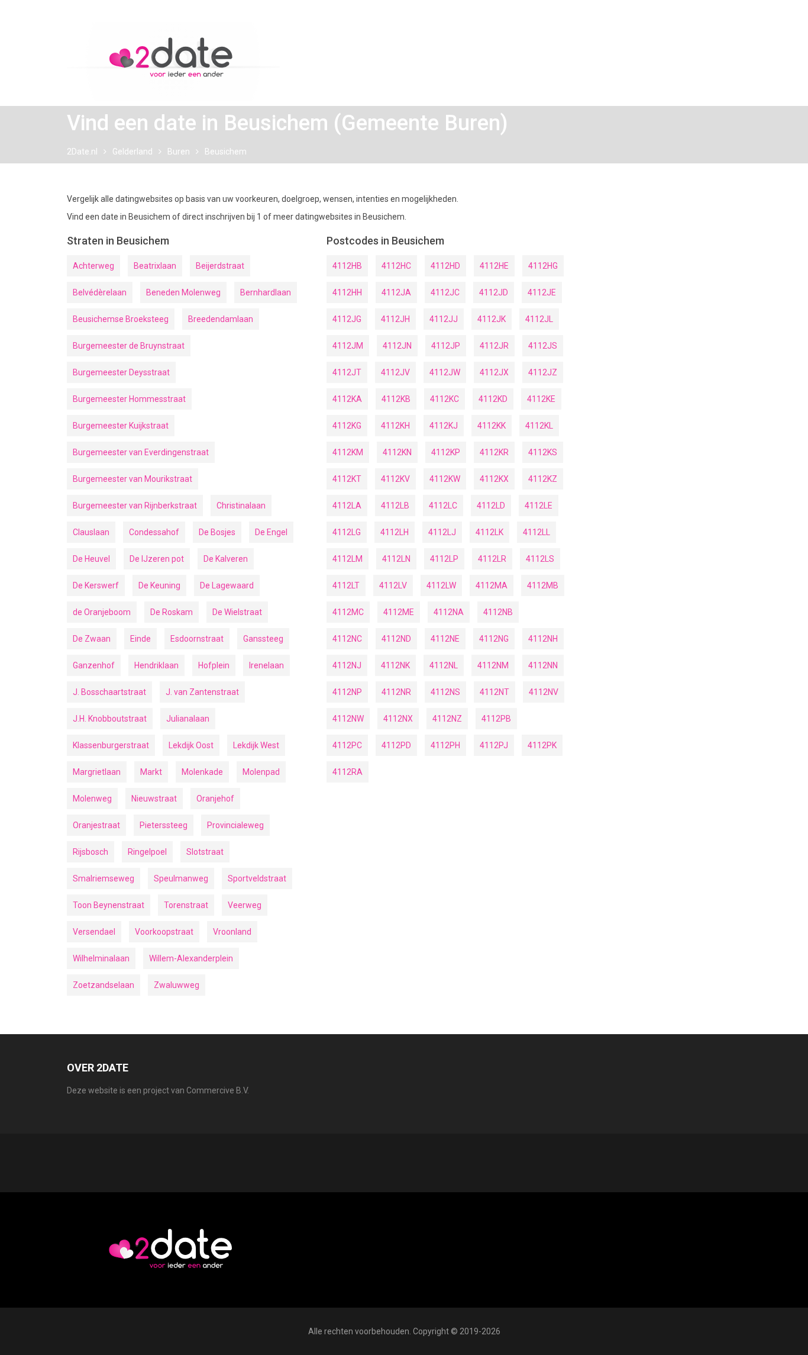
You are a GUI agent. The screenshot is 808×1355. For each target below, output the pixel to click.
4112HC (396, 266)
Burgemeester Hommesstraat (129, 399)
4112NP (347, 692)
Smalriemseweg (103, 878)
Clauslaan (91, 532)
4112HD (445, 266)
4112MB (542, 585)
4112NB (498, 612)
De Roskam (171, 612)
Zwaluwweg (176, 985)
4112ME (398, 612)
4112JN (397, 345)
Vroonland (232, 931)
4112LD (491, 505)
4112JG (346, 319)
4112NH (543, 638)
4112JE (542, 292)
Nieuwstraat (154, 798)
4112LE (538, 505)
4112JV (395, 372)
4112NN (543, 665)
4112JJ (443, 319)
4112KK (491, 425)
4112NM (493, 665)
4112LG (346, 532)
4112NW (348, 718)
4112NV (543, 692)
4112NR (396, 692)
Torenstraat (186, 905)
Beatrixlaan (155, 266)
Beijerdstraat (220, 266)
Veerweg (244, 905)
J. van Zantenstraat (202, 692)
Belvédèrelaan (100, 292)
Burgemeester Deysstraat (121, 372)
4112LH (394, 532)
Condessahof (154, 532)
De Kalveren (225, 559)
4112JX (494, 372)
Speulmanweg (181, 878)
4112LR (492, 559)
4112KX (494, 479)
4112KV (395, 479)
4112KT (346, 479)
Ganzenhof (94, 665)
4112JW (444, 372)
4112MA (492, 585)
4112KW (444, 479)
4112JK (491, 319)
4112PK (542, 745)
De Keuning (159, 585)
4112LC (443, 505)
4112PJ (494, 745)
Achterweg (93, 266)
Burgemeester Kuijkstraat (121, 425)
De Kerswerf (96, 585)
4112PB (496, 718)
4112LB (395, 505)
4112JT (346, 372)
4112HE (494, 266)
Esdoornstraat (197, 638)
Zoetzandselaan (103, 985)
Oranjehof (215, 798)
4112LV (393, 585)
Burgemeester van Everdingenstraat (141, 452)
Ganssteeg (263, 638)
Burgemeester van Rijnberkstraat (135, 505)
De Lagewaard (227, 585)
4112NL (443, 665)
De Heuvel (91, 559)
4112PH (445, 745)
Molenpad (261, 772)
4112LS (540, 559)
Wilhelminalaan (101, 958)
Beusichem (226, 151)
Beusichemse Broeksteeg (121, 319)
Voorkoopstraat (164, 931)
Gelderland (132, 151)
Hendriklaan (156, 665)
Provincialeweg (235, 825)
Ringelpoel (147, 852)
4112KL (539, 425)
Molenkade (202, 772)
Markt (151, 772)
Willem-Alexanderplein (191, 958)
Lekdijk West (256, 745)
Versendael (94, 931)
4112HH (347, 292)
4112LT (346, 585)
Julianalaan (187, 718)
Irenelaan (266, 665)
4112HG (543, 266)
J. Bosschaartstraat (109, 692)
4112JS (542, 345)
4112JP (445, 345)
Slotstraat (205, 852)
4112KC (444, 399)
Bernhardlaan (265, 292)
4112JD (493, 292)
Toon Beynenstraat (108, 905)
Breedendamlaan (220, 319)
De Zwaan (92, 638)
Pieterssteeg (164, 825)
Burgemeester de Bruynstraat (129, 345)
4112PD (396, 745)
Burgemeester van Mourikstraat (132, 479)
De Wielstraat (237, 612)
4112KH (395, 425)
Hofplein (214, 665)
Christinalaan (241, 505)
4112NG (494, 638)
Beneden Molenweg (183, 292)
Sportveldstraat (257, 878)
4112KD (493, 399)
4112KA (347, 399)
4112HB (347, 266)
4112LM (347, 559)
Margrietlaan (97, 772)
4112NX (398, 718)
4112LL (536, 532)
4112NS (445, 692)
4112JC (445, 292)
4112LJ (442, 532)
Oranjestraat (96, 825)
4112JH (395, 319)
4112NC (347, 638)
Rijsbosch (90, 852)
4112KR (494, 452)
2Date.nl (82, 151)
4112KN (397, 452)
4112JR (494, 345)
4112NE (445, 638)
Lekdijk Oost (191, 745)
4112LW (441, 585)
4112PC (347, 745)
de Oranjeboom (102, 612)
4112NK (395, 665)
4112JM (347, 345)
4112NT (494, 692)
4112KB (396, 399)
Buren (178, 151)
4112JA (396, 292)
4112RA (347, 772)
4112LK (489, 532)
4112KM (347, 452)
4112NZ (447, 718)
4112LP (444, 559)
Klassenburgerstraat (111, 745)
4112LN (396, 559)
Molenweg (92, 798)
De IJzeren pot (157, 559)
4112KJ (443, 425)
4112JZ (542, 372)
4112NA (449, 612)
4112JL (539, 319)
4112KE (541, 399)
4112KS (542, 452)
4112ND (396, 638)
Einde (140, 638)
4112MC (348, 612)
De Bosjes (217, 532)
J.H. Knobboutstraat (110, 718)
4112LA (346, 505)
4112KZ (542, 479)
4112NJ (346, 665)
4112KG (346, 425)
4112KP (445, 452)
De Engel (271, 532)
